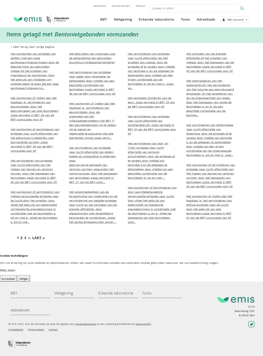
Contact (53, 329)
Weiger (24, 278)
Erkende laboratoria (156, 19)
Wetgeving (123, 19)
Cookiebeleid (15, 329)
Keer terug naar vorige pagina (33, 47)
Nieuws (140, 6)
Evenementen (121, 6)
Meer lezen (7, 270)
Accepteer (8, 278)
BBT (103, 19)
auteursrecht (143, 324)
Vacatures (99, 6)
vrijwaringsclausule (85, 324)
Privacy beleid (36, 329)
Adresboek (206, 19)
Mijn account (234, 19)
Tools (185, 19)
